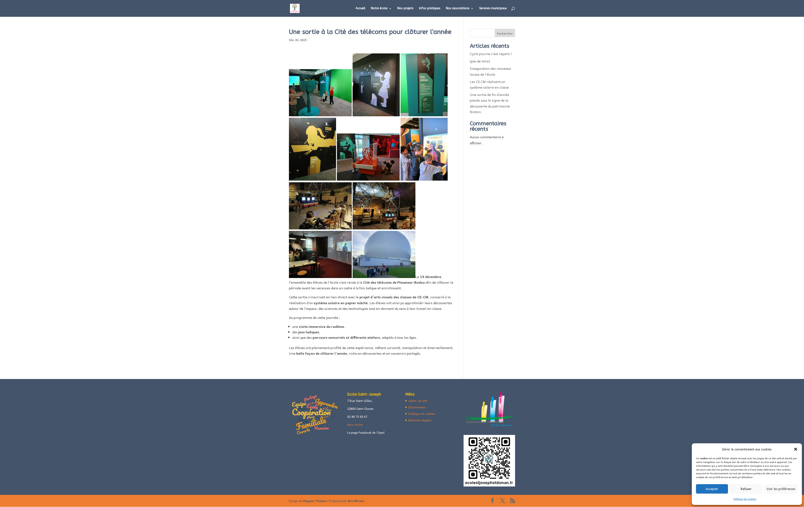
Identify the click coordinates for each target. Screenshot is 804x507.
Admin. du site (417, 400)
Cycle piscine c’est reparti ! (491, 53)
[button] (796, 449)
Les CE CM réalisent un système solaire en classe (490, 84)
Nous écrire (355, 424)
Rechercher (505, 33)
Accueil (360, 8)
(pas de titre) (480, 61)
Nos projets (405, 8)
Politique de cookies (744, 499)
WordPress (356, 500)
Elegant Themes (315, 500)
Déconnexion (417, 407)
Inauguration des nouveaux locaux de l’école (490, 71)
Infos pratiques (429, 8)
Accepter (712, 488)
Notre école (379, 8)
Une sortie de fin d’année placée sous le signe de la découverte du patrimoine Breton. (490, 103)
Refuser (746, 488)
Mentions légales (420, 420)
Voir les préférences (781, 488)
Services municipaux (493, 8)
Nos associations (457, 8)
